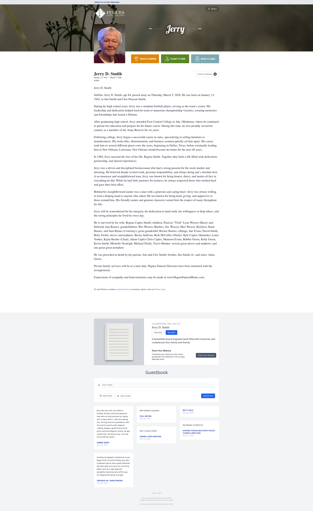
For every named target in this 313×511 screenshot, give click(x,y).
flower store (160, 289)
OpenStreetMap (159, 504)
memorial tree (123, 289)
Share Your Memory (206, 355)
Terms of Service (163, 500)
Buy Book (171, 332)
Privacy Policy (149, 500)
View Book (158, 332)
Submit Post (208, 396)
